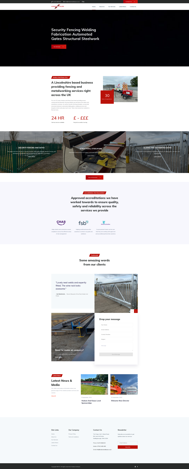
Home (52, 434)
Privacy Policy (72, 434)
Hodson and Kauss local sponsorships (91, 402)
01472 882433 (101, 443)
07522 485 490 (101, 446)
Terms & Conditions (74, 437)
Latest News (54, 442)
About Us (53, 437)
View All (53, 396)
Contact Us (129, 1)
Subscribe (127, 447)
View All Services (93, 177)
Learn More (31, 156)
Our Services (57, 46)
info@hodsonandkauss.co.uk (103, 449)
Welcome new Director (120, 401)
